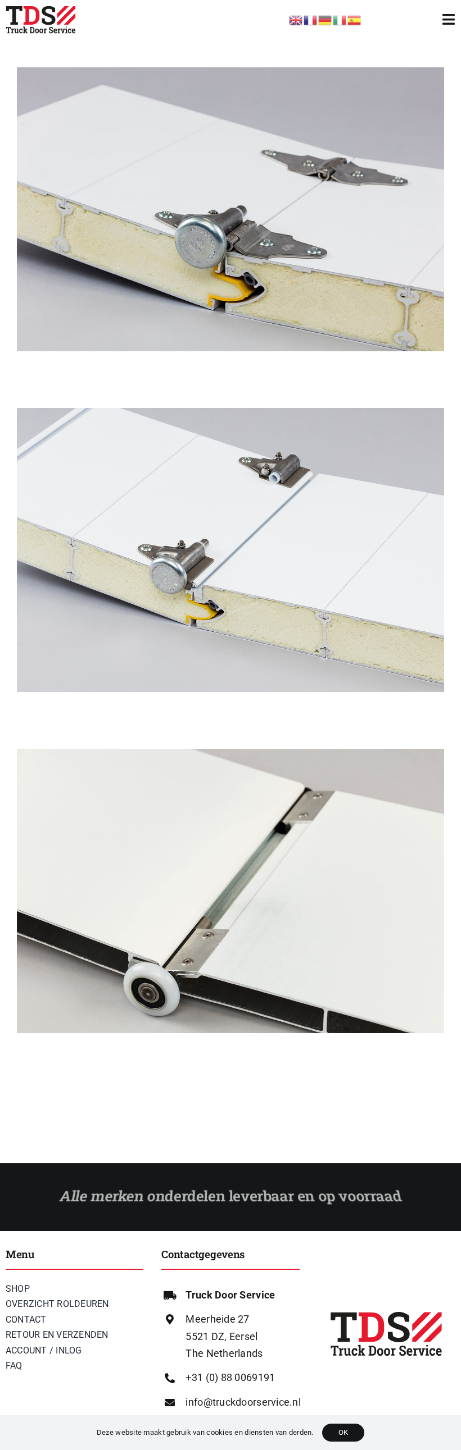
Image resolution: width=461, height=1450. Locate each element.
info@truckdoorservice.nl (243, 1402)
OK (343, 1432)
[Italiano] (340, 19)
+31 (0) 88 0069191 (230, 1377)
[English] (296, 19)
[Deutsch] (325, 19)
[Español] (354, 19)
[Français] (311, 19)
